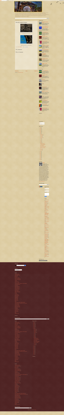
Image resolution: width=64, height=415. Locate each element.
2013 (40, 156)
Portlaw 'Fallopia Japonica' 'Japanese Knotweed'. (47, 240)
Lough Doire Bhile (17, 294)
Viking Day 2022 (46, 254)
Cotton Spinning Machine (46, 216)
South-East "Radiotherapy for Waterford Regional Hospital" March (45, 27)
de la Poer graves (46, 224)
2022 (40, 130)
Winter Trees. (43, 79)
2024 (40, 128)
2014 (40, 155)
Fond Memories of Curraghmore (45, 45)
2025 (40, 127)
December (41, 134)
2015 (40, 154)
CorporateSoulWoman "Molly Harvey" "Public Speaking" (47, 214)
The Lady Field (46, 251)
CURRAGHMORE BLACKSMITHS (44, 54)
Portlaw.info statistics (46, 246)
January (35, 344)
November (41, 135)
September (41, 137)
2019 (34, 328)
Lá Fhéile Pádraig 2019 (42, 144)
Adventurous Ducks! (42, 143)
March (34, 337)
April (40, 141)
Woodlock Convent (47, 256)
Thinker (43, 83)
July (40, 138)
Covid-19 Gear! (46, 217)
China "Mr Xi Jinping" (46, 205)
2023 (40, 129)
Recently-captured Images (43, 146)
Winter (45, 255)
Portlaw (45, 238)
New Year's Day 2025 (44, 104)
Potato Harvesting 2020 (17, 354)
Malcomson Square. (47, 232)
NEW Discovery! (46, 237)
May (34, 335)
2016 (40, 153)
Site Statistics (46, 250)
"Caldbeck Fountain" (17, 322)
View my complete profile (41, 181)
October (41, 136)
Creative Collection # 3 (17, 336)
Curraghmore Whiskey (46, 223)
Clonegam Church (46, 210)
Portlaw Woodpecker (47, 244)
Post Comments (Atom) (20, 72)
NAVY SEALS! (46, 236)
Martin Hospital (16, 296)
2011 (40, 158)
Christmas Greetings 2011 (17, 278)
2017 (40, 152)
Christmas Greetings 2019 (17, 279)
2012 (40, 157)
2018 (40, 151)
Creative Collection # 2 (17, 287)
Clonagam (46, 209)
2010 (40, 159)
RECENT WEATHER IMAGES (45, 49)
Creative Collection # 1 (17, 286)
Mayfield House (16, 297)
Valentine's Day (46, 253)
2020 (40, 132)
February (35, 343)
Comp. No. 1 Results (46, 212)
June (41, 139)
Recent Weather (42, 145)
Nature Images (46, 235)
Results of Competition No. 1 (45, 70)
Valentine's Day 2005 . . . (43, 147)
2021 (40, 131)
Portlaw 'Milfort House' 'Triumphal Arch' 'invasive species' (46, 242)
